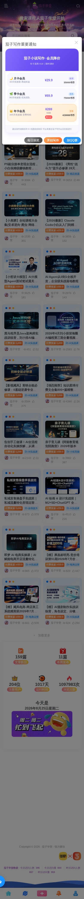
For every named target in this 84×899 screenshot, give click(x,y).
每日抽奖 (33, 140)
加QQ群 (72, 140)
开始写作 (53, 140)
